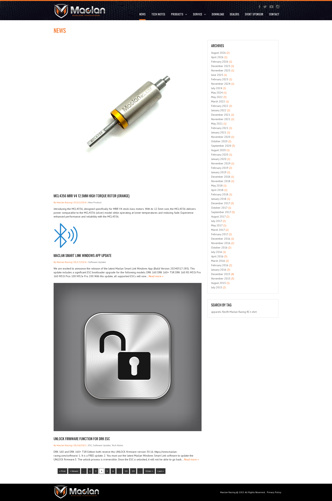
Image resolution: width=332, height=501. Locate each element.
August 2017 (218, 216)
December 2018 (220, 176)
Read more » (156, 276)
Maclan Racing (228, 492)
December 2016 (220, 238)
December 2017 (220, 203)
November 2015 (220, 278)
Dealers (234, 14)
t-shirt (253, 312)
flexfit (225, 312)
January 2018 (218, 199)
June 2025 (217, 75)
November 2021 (220, 119)
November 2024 (220, 83)
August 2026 (218, 52)
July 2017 (216, 221)
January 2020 (218, 159)
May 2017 (216, 225)
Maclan (234, 312)
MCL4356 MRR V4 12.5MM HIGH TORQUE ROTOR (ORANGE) (91, 195)
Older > (149, 471)
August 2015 (218, 283)
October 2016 (219, 247)
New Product (94, 202)
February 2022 (219, 106)
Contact (274, 14)
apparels (216, 312)
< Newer (74, 471)
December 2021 (220, 114)
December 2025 (220, 66)
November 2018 (220, 181)
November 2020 (220, 137)
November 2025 (220, 70)
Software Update (97, 262)
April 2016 (217, 256)
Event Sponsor (254, 14)
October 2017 (219, 207)
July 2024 (216, 88)
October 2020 (219, 141)
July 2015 (216, 287)
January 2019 (218, 172)
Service (197, 14)
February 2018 (219, 194)
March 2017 (218, 230)
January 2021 (218, 132)
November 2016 (220, 243)
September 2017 (221, 212)
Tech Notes (158, 14)
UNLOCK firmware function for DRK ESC (82, 438)
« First (62, 471)
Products (177, 14)
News (142, 14)
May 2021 (217, 123)
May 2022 (217, 97)
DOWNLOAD (218, 14)
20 (133, 471)
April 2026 (217, 57)
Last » (161, 471)
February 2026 (219, 61)
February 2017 (219, 234)
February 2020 (219, 154)
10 (126, 471)
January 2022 (218, 110)
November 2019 (220, 163)
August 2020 (218, 150)
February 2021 (219, 128)
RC (248, 312)
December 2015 (220, 274)
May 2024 (217, 92)
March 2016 (218, 261)
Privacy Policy (274, 492)
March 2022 (218, 101)
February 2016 (219, 265)
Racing (242, 312)
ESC (90, 445)
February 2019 (219, 168)
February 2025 (219, 79)
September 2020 (221, 145)
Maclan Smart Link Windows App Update (82, 255)
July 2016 (216, 252)
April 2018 (217, 190)
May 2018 (217, 185)
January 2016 (218, 269)
